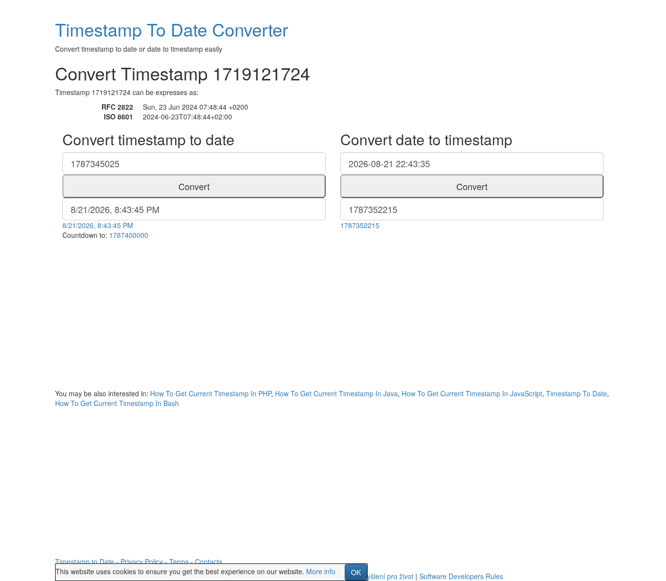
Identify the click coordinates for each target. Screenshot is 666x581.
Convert (194, 186)
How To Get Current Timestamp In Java (336, 393)
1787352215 (359, 225)
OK (356, 572)
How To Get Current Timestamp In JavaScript (472, 393)
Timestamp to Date (84, 561)
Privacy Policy (141, 561)
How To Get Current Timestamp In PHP (210, 393)
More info (320, 571)
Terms (179, 561)
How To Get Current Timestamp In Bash (117, 403)
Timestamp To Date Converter (171, 29)
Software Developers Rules (461, 576)
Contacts (208, 561)
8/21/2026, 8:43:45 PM (97, 225)
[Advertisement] (333, 313)
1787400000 (128, 235)
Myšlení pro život (387, 576)
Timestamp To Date (576, 393)
